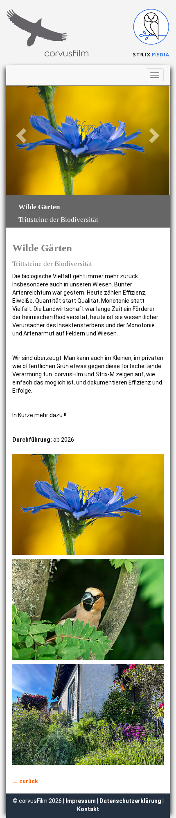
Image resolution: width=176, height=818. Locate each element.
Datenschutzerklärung (130, 801)
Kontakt (88, 809)
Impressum (81, 801)
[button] (18, 140)
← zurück (25, 781)
